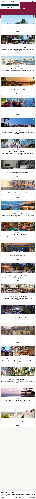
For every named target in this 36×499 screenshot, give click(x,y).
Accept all (32, 497)
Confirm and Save (10, 5)
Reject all (3, 497)
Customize (18, 497)
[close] (19, 1)
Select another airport (10, 7)
